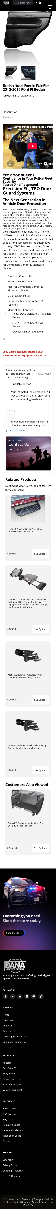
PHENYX (27, 1204)
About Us (7, 1025)
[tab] (10, 112)
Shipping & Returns (13, 1170)
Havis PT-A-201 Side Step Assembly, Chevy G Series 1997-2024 (25, 530)
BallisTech (9, 1068)
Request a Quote (11, 1124)
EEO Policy (8, 1159)
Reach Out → (14, 449)
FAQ (5, 1119)
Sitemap (7, 1141)
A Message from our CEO (15, 1036)
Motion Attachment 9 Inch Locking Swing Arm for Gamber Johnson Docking (27, 746)
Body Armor (9, 1073)
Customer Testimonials (14, 1041)
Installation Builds (12, 1135)
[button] (38, 2)
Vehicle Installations (13, 1130)
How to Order (10, 1108)
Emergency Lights (12, 1079)
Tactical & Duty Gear (13, 1084)
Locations (8, 1020)
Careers (7, 1031)
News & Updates (11, 1176)
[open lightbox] (28, 38)
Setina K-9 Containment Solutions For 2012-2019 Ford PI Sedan (25, 824)
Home (6, 1014)
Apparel (7, 1062)
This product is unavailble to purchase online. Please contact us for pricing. (28, 423)
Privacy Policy (10, 1165)
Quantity (10, 410)
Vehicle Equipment (12, 1089)
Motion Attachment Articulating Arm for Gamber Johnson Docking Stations (26, 676)
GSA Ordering (10, 1114)
